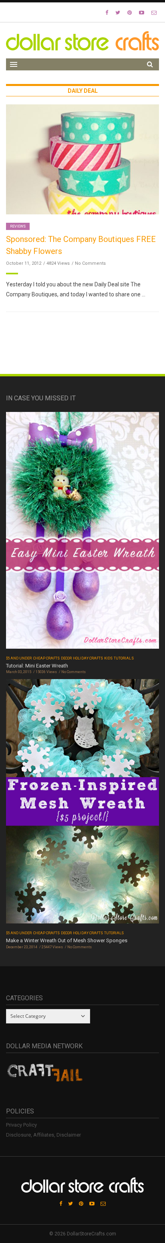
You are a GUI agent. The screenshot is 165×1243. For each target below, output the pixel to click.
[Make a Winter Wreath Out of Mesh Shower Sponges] (82, 804)
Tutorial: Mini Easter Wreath (37, 666)
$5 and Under (19, 658)
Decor (66, 658)
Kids (108, 658)
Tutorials (123, 658)
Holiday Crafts (88, 658)
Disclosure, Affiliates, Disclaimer (43, 1135)
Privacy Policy (21, 1125)
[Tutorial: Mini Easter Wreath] (82, 533)
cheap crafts (46, 658)
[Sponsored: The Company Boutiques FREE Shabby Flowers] (82, 159)
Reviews (18, 226)
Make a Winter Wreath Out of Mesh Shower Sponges (66, 940)
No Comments (90, 263)
